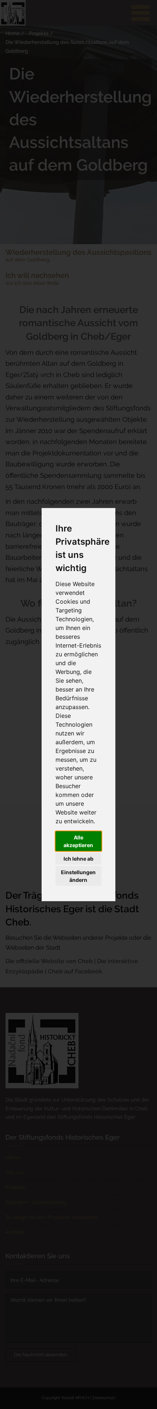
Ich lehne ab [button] (78, 859)
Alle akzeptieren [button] (78, 841)
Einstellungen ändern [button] (78, 876)
